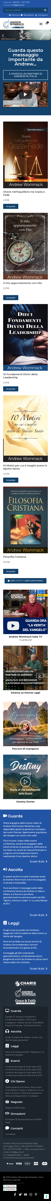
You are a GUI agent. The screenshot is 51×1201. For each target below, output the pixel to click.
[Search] (45, 10)
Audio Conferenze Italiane (18, 1037)
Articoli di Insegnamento (17, 1052)
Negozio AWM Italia (15, 1107)
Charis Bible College (15, 1090)
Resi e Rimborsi (12, 1093)
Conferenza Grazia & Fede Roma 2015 (23, 1075)
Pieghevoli (35, 1052)
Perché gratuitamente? (16, 1040)
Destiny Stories (24, 1022)
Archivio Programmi (26, 1017)
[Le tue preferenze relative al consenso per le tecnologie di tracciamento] (46, 1196)
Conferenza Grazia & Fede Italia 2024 (23, 1066)
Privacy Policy (10, 1186)
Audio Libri (37, 1037)
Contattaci (33, 1096)
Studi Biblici (38, 1022)
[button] (41, 24)
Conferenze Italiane (15, 1019)
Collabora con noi (35, 1090)
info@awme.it (18, 5)
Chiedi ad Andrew (32, 1025)
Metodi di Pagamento (16, 1096)
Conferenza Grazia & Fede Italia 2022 (23, 1072)
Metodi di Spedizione (31, 1093)
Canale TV (10, 1017)
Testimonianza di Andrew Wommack (23, 1087)
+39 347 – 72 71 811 (21, 2)
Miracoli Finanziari (14, 1025)
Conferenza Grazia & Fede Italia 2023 (23, 1069)
